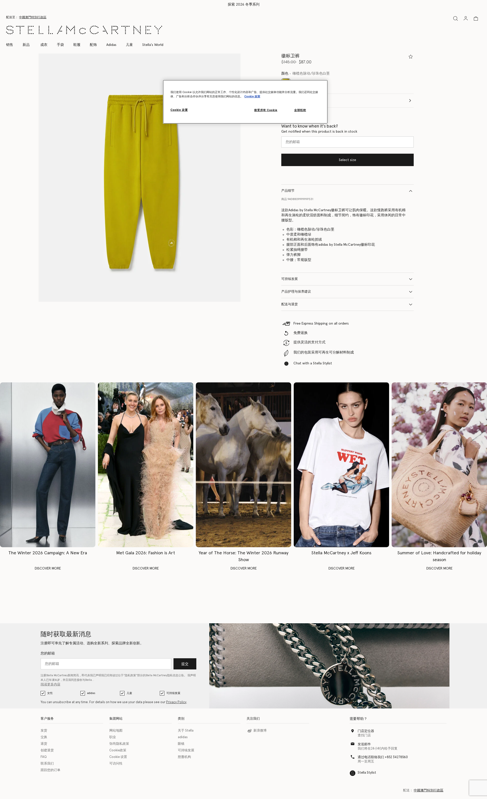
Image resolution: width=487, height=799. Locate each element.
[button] (139, 178)
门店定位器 (366, 731)
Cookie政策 (117, 750)
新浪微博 (260, 730)
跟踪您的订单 (50, 770)
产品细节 (287, 190)
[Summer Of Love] (439, 464)
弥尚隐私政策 (119, 743)
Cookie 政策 (252, 96)
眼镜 (181, 743)
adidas (91, 693)
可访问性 (116, 763)
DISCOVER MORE (48, 568)
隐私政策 (130, 675)
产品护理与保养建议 (296, 291)
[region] (245, 102)
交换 (44, 737)
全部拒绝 (300, 110)
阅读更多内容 (50, 684)
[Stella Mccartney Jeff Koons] (341, 464)
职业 (112, 737)
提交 (184, 664)
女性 (50, 693)
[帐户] (466, 18)
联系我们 (47, 763)
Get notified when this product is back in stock (319, 131)
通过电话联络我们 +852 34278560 (383, 757)
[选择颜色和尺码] (411, 57)
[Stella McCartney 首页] (84, 30)
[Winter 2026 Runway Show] (243, 464)
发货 (44, 730)
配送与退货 (289, 304)
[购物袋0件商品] (476, 18)
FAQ (44, 757)
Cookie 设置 (118, 757)
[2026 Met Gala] (145, 464)
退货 (44, 743)
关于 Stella (186, 730)
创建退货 (47, 750)
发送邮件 (364, 744)
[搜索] (455, 18)
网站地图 (116, 730)
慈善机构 (184, 757)
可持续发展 (289, 279)
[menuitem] (26, 45)
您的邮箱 (48, 653)
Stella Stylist (367, 772)
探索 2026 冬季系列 (243, 4)
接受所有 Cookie (265, 110)
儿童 (129, 693)
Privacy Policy (176, 702)
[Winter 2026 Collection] (47, 464)
